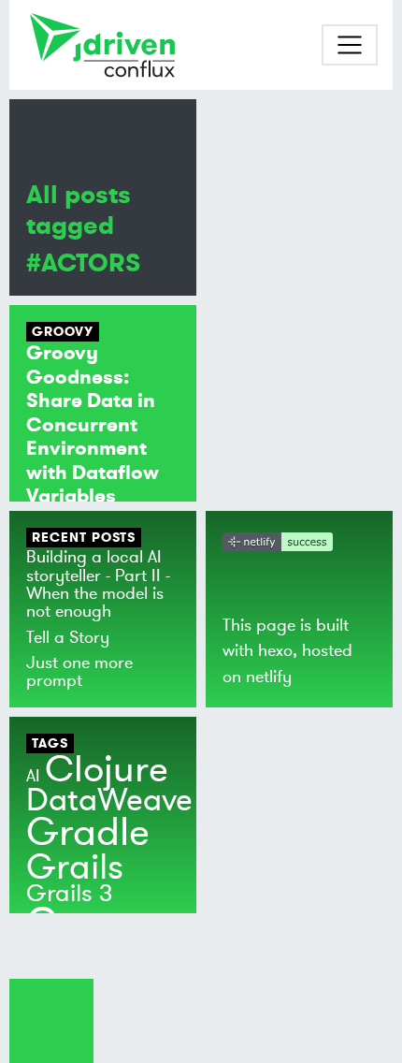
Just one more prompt (79, 671)
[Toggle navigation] (350, 45)
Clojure (106, 769)
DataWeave (109, 800)
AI (33, 775)
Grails (74, 867)
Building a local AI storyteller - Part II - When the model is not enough (98, 584)
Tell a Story (67, 637)
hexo (275, 650)
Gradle (88, 833)
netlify (269, 676)
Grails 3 (69, 894)
